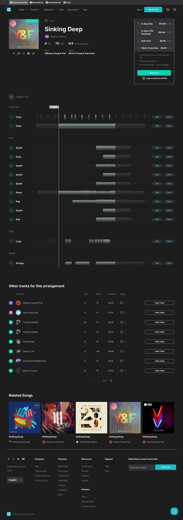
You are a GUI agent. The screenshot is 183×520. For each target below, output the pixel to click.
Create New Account (16, 466)
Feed (61, 10)
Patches (61, 485)
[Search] (174, 9)
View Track (159, 303)
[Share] (14, 53)
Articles (85, 471)
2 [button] (92, 381)
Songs (21, 10)
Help (85, 10)
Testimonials (40, 471)
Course (85, 480)
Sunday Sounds (89, 506)
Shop (60, 494)
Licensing (62, 490)
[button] (24, 34)
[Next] (172, 417)
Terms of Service (42, 476)
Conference (87, 466)
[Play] (11, 97)
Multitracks (63, 466)
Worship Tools (88, 501)
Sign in (139, 10)
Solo (157, 117)
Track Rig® (63, 480)
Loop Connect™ (73, 10)
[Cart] (167, 9)
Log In (9, 470)
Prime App (63, 471)
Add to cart (154, 73)
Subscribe (165, 467)
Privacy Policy (41, 480)
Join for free (153, 9)
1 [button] (89, 381)
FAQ (107, 471)
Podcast (85, 476)
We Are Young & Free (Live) (82, 53)
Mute (169, 117)
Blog (37, 466)
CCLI (84, 497)
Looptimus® (63, 476)
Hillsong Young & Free (55, 53)
